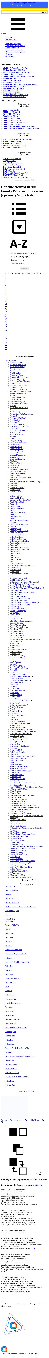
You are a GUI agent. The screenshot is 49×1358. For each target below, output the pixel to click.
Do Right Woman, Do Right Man (22, 584)
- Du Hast (11, 82)
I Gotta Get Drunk (16, 844)
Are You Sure (15, 432)
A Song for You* (16, 383)
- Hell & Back (14, 169)
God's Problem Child (17, 691)
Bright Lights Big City (18, 502)
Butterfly (13, 518)
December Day (15, 568)
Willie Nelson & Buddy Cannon (17, 1077)
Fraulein (13, 672)
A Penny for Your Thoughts (20, 381)
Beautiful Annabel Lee (18, 455)
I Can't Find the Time (17, 803)
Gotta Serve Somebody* (19, 705)
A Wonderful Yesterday (18, 389)
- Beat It (12, 78)
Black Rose (14, 467)
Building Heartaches (17, 512)
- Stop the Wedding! (12, 165)
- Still (15, 173)
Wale (7, 987)
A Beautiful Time (16, 363)
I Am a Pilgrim (15, 791)
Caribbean (13, 527)
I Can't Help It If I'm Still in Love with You (25, 807)
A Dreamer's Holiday (17, 367)
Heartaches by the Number (19, 746)
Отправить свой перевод (15, 52)
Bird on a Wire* (16, 463)
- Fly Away (11, 118)
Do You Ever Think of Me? (20, 586)
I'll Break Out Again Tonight (20, 863)
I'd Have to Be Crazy (17, 812)
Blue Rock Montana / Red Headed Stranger (25, 482)
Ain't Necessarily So (17, 402)
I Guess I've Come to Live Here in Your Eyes (26, 846)
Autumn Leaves (16, 438)
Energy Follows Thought (19, 627)
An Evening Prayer (17, 424)
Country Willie (15, 553)
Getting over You (16, 684)
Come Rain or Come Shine (20, 549)
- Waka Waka (19, 76)
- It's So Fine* (14, 146)
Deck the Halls (15, 570)
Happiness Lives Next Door (20, 723)
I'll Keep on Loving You (18, 865)
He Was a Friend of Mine (19, 738)
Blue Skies (14, 484)
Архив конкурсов (12, 48)
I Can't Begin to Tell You (19, 801)
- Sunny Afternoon (18, 126)
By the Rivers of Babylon (19, 520)
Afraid (12, 395)
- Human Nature (15, 95)
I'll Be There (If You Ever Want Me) (23, 861)
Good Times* (15, 703)
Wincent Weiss (10, 999)
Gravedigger (14, 713)
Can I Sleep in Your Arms (19, 525)
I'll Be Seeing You (16, 859)
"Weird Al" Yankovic (13, 978)
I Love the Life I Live (18, 875)
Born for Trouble (16, 492)
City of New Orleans (17, 535)
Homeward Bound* (17, 775)
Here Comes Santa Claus (19, 758)
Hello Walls (14, 754)
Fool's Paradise (15, 662)
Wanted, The (10, 1036)
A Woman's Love (16, 387)
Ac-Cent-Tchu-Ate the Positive (21, 391)
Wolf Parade (9, 921)
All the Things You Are (18, 412)
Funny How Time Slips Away (21, 680)
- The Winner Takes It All (14, 97)
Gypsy (12, 717)
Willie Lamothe (11, 1064)
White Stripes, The (12, 911)
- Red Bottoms (12, 159)
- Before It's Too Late (17, 177)
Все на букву (27, 1091)
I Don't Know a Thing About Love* (23, 834)
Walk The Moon (11, 1069)
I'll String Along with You (19, 871)
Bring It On (14, 504)
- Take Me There (12, 80)
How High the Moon (17, 781)
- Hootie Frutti (13, 175)
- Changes (11, 116)
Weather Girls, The (12, 925)
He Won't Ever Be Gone (19, 740)
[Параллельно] (18, 1140)
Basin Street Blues (16, 449)
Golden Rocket (15, 697)
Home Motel (14, 773)
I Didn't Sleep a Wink (18, 820)
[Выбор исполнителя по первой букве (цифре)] (18, 251)
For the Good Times (17, 666)
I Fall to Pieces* (16, 838)
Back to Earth (15, 445)
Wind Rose (9, 1011)
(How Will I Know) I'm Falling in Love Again (26, 787)
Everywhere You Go (17, 635)
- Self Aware (13, 74)
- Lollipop (9, 161)
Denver (12, 576)
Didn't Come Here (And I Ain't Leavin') (24, 582)
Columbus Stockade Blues (19, 541)
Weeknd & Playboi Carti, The (16, 954)
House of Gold (15, 777)
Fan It (12, 648)
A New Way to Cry (17, 379)
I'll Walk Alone (15, 873)
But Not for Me (15, 516)
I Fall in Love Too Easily (19, 836)
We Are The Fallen (12, 1073)
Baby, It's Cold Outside (18, 443)
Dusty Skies (14, 617)
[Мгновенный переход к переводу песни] (18, 234)
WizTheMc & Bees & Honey (16, 1028)
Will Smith (9, 974)
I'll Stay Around (15, 869)
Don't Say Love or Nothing (20, 598)
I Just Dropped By (16, 853)
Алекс (39, 1184)
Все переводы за (25, 180)
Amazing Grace (15, 420)
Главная (8, 37)
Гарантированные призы (15, 46)
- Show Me (11, 124)
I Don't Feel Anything (18, 824)
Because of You (15, 457)
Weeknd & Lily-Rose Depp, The (17, 1048)
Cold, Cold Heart (16, 537)
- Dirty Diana (14, 86)
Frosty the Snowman (17, 678)
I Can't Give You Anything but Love (23, 805)
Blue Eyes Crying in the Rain (20, 477)
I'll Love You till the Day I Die (21, 867)
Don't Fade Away (16, 590)
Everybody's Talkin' (17, 629)
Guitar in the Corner (17, 715)
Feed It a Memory (16, 652)
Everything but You (17, 631)
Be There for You (16, 453)
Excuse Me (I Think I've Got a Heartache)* (25, 639)
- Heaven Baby (17, 139)
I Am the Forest (15, 793)
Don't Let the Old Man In (19, 596)
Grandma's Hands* (17, 711)
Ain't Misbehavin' (16, 400)
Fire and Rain (15, 654)
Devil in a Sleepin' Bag (18, 578)
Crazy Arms (14, 557)
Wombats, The (10, 1032)
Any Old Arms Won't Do (19, 430)
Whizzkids (9, 995)
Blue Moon (14, 479)
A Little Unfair (15, 373)
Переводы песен (16, 1120)
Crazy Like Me (15, 559)
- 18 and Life (12, 112)
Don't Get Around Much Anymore (22, 592)
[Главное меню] (18, 32)
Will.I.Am (9, 937)
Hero (12, 762)
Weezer (8, 894)
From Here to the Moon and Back (22, 676)
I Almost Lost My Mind (18, 789)
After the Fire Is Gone (18, 397)
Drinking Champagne (18, 611)
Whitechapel (9, 1044)
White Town (9, 958)
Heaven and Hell (16, 750)
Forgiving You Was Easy (19, 668)
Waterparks (9, 1015)
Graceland (13, 709)
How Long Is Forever (18, 785)
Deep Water (14, 572)
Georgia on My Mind (17, 682)
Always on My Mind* (18, 418)
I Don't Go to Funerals (18, 826)
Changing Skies (15, 529)
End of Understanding (18, 625)
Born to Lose (14, 494)
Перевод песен (11, 40)
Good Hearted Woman (18, 699)
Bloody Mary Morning (18, 473)
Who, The (9, 966)
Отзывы (8, 54)
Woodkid (8, 941)
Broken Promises (16, 506)
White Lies (9, 1040)
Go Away (13, 686)
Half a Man (14, 719)
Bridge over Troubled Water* (20, 500)
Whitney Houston (11, 890)
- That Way (12, 144)
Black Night (14, 465)
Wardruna (9, 1007)
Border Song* (15, 490)
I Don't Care (14, 822)
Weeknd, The (10, 886)
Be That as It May (16, 451)
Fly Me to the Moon (17, 658)
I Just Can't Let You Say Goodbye (22, 848)
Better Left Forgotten (17, 459)
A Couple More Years (18, 365)
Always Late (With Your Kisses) (21, 414)
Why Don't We (10, 1023)
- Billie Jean (14, 70)
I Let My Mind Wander (18, 855)
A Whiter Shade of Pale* (19, 385)
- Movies (12, 163)
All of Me (13, 410)
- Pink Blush (12, 167)
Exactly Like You (16, 637)
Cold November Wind (18, 539)
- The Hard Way (17, 72)
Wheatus (8, 991)
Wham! (8, 929)
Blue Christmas (15, 475)
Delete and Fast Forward (19, 574)
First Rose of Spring (17, 656)
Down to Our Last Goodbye (20, 604)
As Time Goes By (16, 434)
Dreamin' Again (15, 607)
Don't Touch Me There (18, 600)
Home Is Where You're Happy (21, 771)
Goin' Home (14, 693)
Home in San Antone (17, 768)
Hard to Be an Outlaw (18, 727)
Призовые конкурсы (13, 44)
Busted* (13, 514)
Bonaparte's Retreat (17, 488)
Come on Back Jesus (17, 543)
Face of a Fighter (16, 641)
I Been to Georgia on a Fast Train (22, 795)
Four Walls (14, 670)
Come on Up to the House (19, 547)
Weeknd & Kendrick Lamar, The (17, 962)
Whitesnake (9, 933)
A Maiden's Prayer (16, 375)
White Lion (9, 1081)
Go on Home (14, 689)
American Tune (15, 422)
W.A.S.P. (8, 946)
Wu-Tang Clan (10, 982)
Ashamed (13, 436)
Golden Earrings (16, 695)
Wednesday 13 (10, 1060)
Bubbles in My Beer (17, 508)
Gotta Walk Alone (16, 707)
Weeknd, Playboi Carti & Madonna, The (20, 1056)
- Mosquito (9, 171)
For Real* (13, 664)
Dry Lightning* (15, 613)
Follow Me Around (17, 660)
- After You (11, 114)
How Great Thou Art (17, 779)
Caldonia (13, 522)
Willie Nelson (35, 1120)
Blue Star (13, 486)
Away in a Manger (16, 441)
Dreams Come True (17, 609)
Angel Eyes (14, 428)
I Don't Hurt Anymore (18, 832)
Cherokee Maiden (16, 533)
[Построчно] (18, 1157)
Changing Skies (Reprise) (19, 531)
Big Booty (14, 461)
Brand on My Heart (17, 498)
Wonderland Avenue (12, 1003)
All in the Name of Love (19, 408)
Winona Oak (10, 1085)
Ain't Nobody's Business (19, 404)
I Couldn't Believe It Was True (21, 809)
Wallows (8, 1052)
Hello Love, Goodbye (18, 752)
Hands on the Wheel (17, 721)
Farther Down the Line (18, 650)
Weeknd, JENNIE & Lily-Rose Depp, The (20, 907)
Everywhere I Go (16, 633)
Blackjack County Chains (19, 469)
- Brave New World (14, 148)
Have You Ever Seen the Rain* (21, 734)
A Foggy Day (15, 369)
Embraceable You (16, 623)
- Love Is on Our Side (15, 122)
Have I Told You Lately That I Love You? (25, 732)
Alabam (13, 406)
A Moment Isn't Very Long (19, 377)
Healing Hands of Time (18, 742)
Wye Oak (8, 970)
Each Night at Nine (17, 619)
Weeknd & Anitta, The (13, 950)
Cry (11, 561)
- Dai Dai (15, 68)
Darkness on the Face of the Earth (22, 566)
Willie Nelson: (10, 361)
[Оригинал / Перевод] (18, 1175)
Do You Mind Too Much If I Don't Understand (27, 588)
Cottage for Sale (16, 551)
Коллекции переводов (14, 50)
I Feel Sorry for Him (17, 840)
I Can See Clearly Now (18, 799)
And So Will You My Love (20, 426)
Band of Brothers (16, 447)
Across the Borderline (18, 393)
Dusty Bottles (15, 615)
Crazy (12, 555)
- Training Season (13, 89)
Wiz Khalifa (9, 898)
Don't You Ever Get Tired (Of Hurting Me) (25, 602)
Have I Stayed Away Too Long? (21, 730)
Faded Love (14, 643)
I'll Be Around (15, 857)
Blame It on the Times (18, 471)
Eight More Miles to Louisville (21, 621)
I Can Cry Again (16, 797)
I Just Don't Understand (18, 850)
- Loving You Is (12, 141)
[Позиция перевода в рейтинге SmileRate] (40, 1175)
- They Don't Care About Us (20, 84)
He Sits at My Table (17, 736)
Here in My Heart (16, 760)
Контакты (9, 56)
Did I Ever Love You (17, 580)
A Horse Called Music (18, 371)
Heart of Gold (15, 744)
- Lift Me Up (12, 120)
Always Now (15, 416)
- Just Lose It (11, 91)
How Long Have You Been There (22, 783)
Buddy (12, 510)
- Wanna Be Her (11, 110)
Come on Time (15, 545)
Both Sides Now (16, 496)
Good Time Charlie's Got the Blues (22, 701)
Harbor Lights (15, 725)
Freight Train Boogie (17, 674)
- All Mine (21, 128)
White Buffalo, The (12, 1019)
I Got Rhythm (15, 842)
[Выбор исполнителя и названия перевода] (18, 216)
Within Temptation (12, 903)
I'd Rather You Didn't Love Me (21, 814)
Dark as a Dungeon (17, 563)
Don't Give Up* (16, 594)
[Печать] (37, 1175)
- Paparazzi (11, 93)
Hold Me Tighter (16, 764)
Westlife (8, 915)
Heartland (13, 748)
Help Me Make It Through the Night (23, 756)
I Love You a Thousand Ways (20, 877)
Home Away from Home (19, 766)
